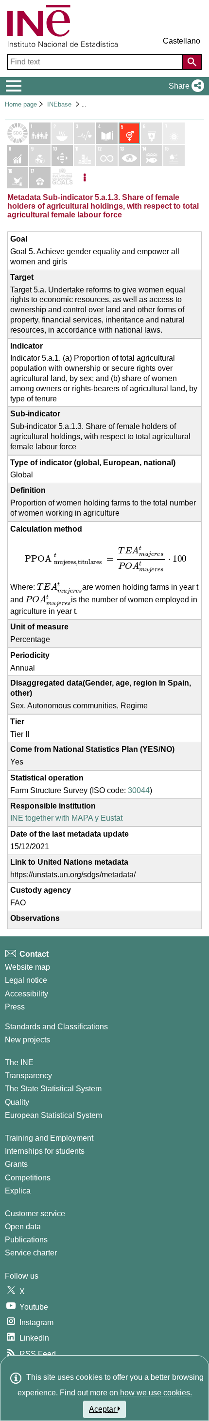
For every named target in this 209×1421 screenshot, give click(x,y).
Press (15, 1007)
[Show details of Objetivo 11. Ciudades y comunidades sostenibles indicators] (84, 155)
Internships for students (45, 1151)
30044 (139, 790)
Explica (18, 1191)
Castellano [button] (181, 41)
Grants (16, 1164)
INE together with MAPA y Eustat (66, 818)
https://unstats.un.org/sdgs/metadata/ (73, 875)
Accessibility (26, 994)
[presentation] (104, 559)
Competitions (28, 1178)
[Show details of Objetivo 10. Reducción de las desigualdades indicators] (62, 155)
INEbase (59, 104)
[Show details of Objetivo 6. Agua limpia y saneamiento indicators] (151, 133)
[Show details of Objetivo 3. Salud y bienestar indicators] (84, 133)
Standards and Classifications (56, 1027)
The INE (19, 1062)
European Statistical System (53, 1115)
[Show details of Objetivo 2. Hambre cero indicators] (62, 133)
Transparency (28, 1075)
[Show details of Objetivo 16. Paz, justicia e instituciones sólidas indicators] (17, 177)
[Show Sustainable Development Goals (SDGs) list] (17, 133)
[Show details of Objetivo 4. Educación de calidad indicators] (107, 133)
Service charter (31, 1253)
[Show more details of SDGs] (62, 177)
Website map (27, 967)
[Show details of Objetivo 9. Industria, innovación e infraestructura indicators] (40, 155)
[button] (184, 86)
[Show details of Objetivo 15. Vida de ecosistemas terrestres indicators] (174, 155)
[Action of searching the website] (192, 62)
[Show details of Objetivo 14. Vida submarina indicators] (151, 155)
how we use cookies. (156, 1393)
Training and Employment (49, 1138)
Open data (23, 1226)
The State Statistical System (53, 1089)
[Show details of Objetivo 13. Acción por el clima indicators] (129, 155)
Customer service (35, 1213)
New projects (27, 1040)
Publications (26, 1240)
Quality (17, 1102)
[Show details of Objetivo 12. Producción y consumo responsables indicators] (107, 155)
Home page (21, 104)
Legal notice (26, 980)
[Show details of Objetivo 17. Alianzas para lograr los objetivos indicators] (40, 177)
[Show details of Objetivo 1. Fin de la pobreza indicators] (40, 133)
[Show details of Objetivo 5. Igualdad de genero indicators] (129, 133)
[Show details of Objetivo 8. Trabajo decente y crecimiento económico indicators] (17, 155)
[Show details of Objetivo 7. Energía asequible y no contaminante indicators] (174, 133)
